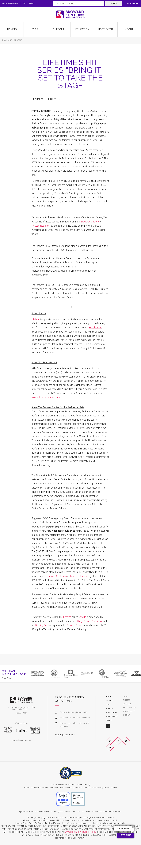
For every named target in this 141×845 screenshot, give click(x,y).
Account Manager (10, 3)
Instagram (129, 743)
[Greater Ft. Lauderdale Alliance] (120, 673)
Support (58, 29)
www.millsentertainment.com (46, 397)
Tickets (12, 29)
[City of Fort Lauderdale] (54, 673)
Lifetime (67, 617)
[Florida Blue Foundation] (87, 673)
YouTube (113, 749)
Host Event (105, 29)
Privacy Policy (129, 708)
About (129, 29)
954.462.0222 (21, 713)
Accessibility (129, 711)
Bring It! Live (83, 621)
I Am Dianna (96, 621)
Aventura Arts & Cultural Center (8, 730)
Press (125, 696)
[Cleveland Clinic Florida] (71, 673)
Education (82, 29)
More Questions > (65, 734)
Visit (35, 29)
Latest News (15, 40)
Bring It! (82, 617)
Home (5, 40)
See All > (7, 677)
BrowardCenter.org (90, 221)
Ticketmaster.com (41, 225)
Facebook (121, 743)
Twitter (113, 743)
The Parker (21, 730)
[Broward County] (38, 673)
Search (114, 3)
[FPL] (104, 673)
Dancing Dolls (42, 625)
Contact (127, 704)
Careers (126, 700)
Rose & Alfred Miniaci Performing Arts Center (35, 730)
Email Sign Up (29, 3)
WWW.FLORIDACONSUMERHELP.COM (80, 832)
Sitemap (126, 715)
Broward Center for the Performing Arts (70, 14)
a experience (21, 740)
